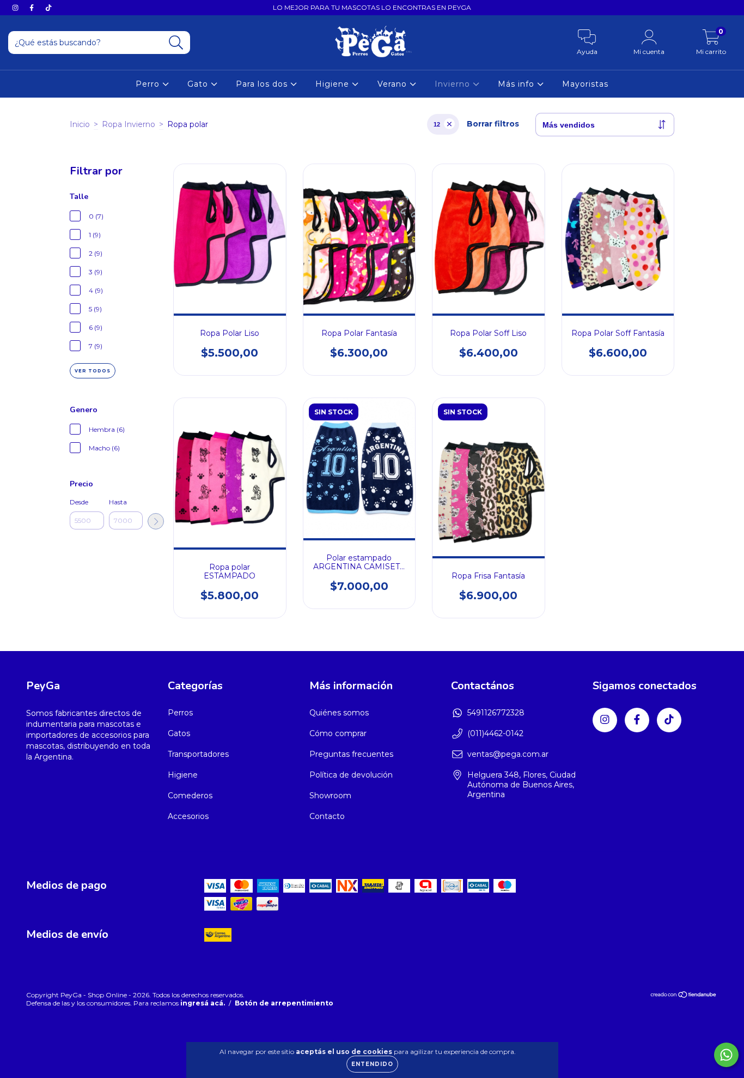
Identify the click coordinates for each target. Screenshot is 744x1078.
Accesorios (188, 816)
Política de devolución (351, 775)
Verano (393, 84)
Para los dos (263, 84)
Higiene (333, 84)
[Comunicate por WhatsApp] (726, 1055)
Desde (79, 502)
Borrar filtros (493, 124)
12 (437, 124)
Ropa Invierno (128, 124)
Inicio (80, 124)
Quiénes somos (339, 713)
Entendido (372, 1064)
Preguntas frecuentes (351, 754)
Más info (517, 84)
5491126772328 (496, 713)
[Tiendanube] (684, 996)
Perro (149, 84)
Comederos (190, 795)
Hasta (118, 502)
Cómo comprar (338, 733)
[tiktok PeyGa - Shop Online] (48, 8)
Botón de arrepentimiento (284, 1003)
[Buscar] (176, 43)
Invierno (454, 84)
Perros (180, 713)
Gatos (179, 733)
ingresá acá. (202, 1003)
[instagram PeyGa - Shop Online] (16, 8)
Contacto (327, 816)
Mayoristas (585, 84)
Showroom (330, 795)
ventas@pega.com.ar (507, 754)
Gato (199, 84)
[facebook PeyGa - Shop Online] (33, 8)
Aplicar (156, 521)
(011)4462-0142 (495, 733)
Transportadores (198, 754)
